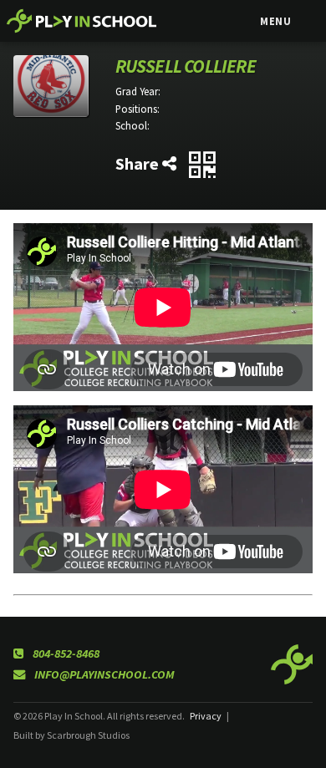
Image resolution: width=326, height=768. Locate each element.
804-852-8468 (64, 653)
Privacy (206, 716)
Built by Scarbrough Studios (71, 735)
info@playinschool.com (103, 674)
